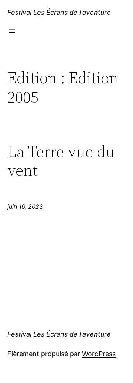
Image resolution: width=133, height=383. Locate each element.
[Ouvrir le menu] (11, 31)
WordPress (99, 354)
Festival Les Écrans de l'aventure (59, 12)
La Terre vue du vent (61, 161)
